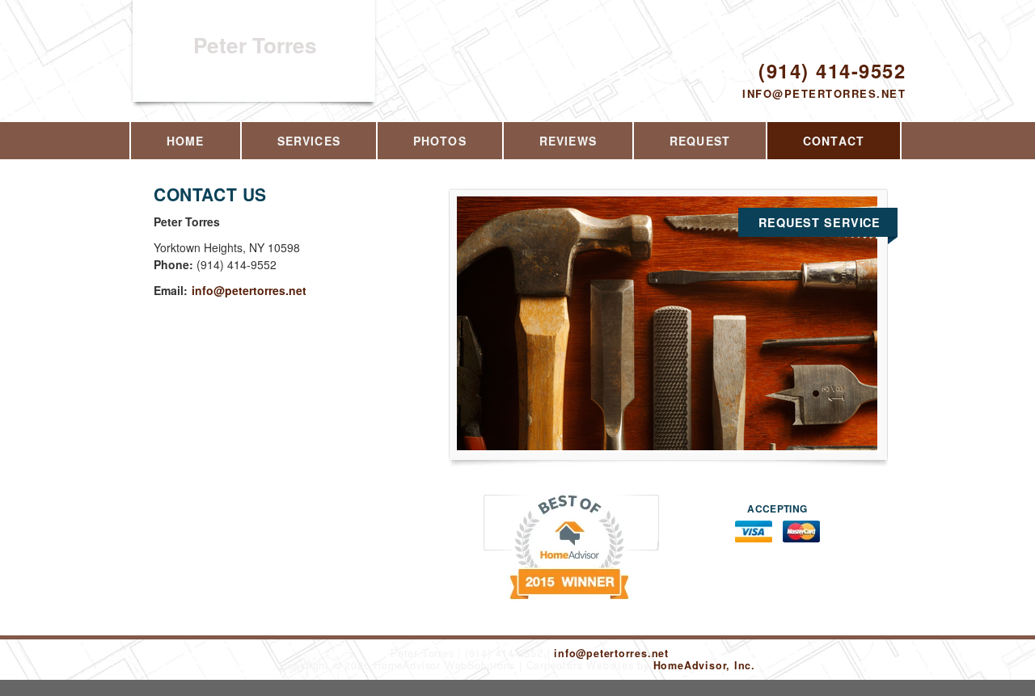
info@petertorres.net (824, 93)
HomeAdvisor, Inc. (704, 665)
